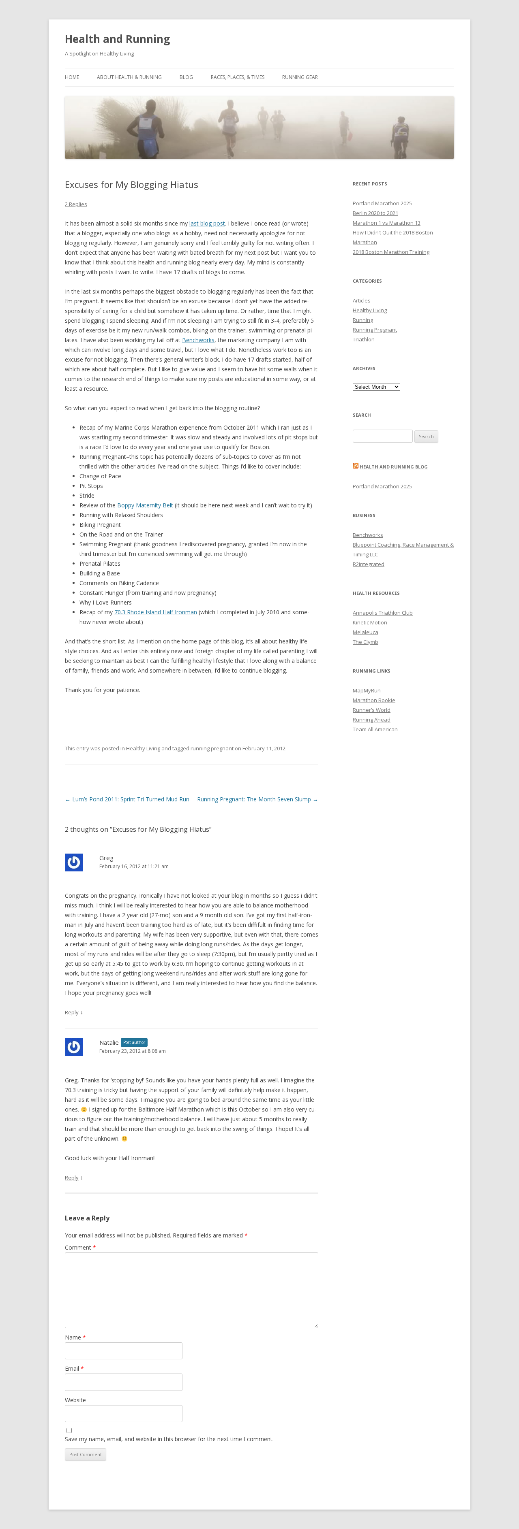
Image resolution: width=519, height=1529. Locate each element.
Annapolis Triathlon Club (383, 612)
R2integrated (368, 564)
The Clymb (365, 641)
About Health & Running (129, 77)
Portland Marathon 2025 (382, 203)
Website (75, 1400)
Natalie (109, 1042)
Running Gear (300, 77)
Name (75, 1337)
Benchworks (198, 340)
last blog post (207, 223)
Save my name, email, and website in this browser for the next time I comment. (169, 1439)
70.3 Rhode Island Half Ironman (155, 612)
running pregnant (212, 748)
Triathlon (364, 339)
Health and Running (117, 39)
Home (72, 77)
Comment (80, 1247)
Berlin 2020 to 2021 (375, 213)
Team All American (375, 729)
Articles (362, 300)
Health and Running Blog (394, 467)
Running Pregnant (375, 329)
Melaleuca (365, 632)
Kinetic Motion (370, 622)
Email (74, 1368)
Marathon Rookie (374, 700)
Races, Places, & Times (237, 77)
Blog (186, 77)
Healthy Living (143, 748)
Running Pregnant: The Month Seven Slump (257, 799)
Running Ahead (371, 719)
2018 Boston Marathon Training (391, 252)
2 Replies (76, 204)
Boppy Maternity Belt (146, 505)
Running (363, 320)
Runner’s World (371, 709)
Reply (72, 1012)
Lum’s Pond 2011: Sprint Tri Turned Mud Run (127, 799)
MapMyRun (367, 690)
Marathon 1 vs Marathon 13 (386, 222)
